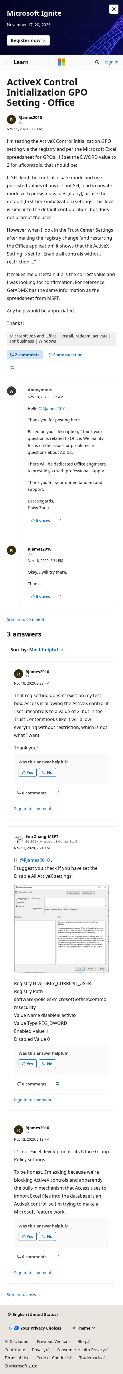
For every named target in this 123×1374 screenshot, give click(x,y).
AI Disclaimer (17, 1341)
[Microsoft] (61, 62)
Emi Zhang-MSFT (41, 836)
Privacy (38, 1349)
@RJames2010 (53, 408)
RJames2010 (30, 117)
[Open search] (97, 62)
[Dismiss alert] (113, 9)
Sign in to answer (23, 1294)
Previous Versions (54, 1341)
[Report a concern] (12, 368)
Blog (82, 1341)
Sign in (111, 62)
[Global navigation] (5, 62)
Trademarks (90, 1357)
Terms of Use (17, 1357)
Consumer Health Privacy (81, 1349)
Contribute (15, 1349)
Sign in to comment (25, 619)
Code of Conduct (52, 1357)
